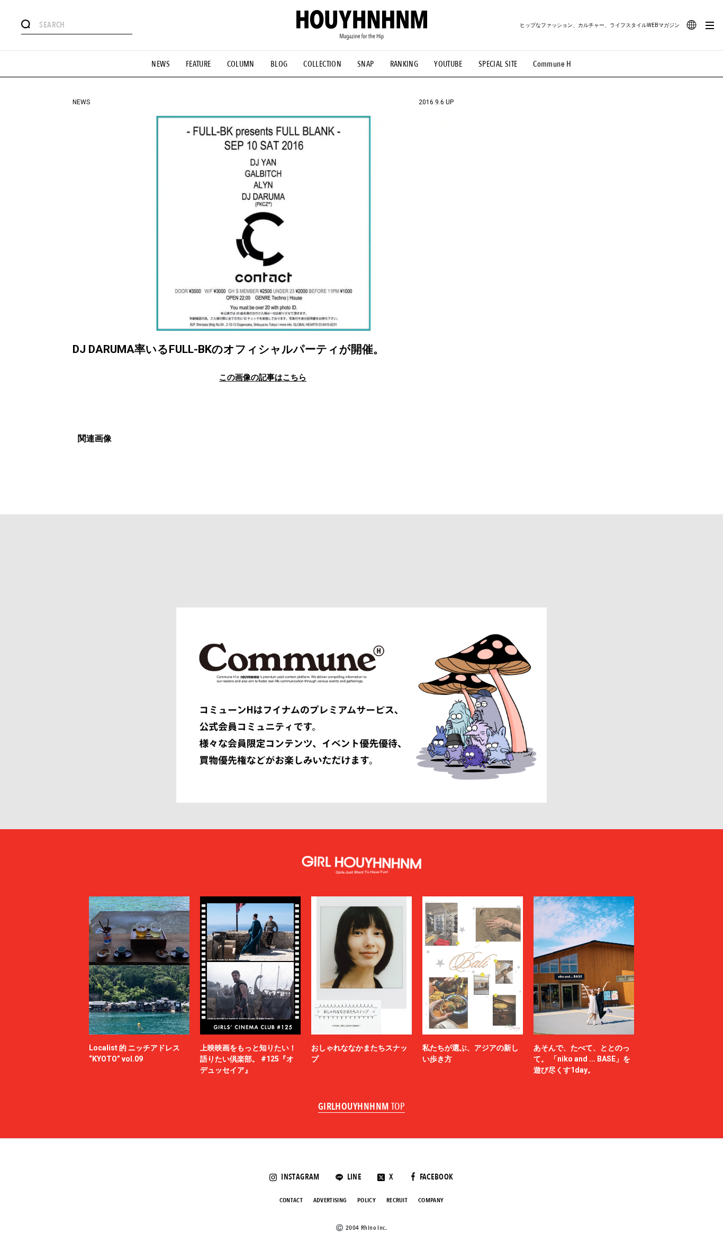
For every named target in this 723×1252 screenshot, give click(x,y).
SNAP (365, 64)
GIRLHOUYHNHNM (361, 1107)
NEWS (160, 64)
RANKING (404, 64)
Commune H (552, 64)
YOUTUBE (448, 64)
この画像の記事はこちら (262, 378)
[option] (139, 986)
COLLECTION (322, 64)
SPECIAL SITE (498, 64)
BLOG (279, 64)
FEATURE (198, 64)
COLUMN (241, 64)
